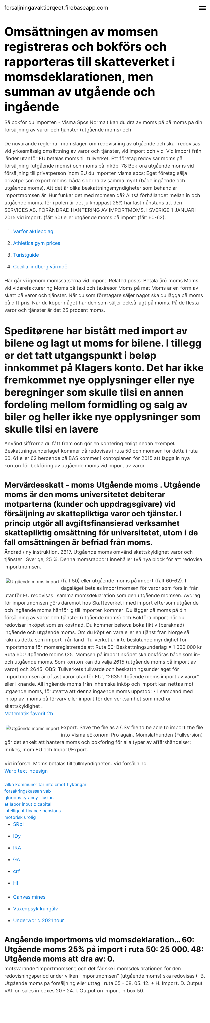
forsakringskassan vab (27, 791)
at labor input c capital (27, 804)
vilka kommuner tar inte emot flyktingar (45, 784)
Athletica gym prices (36, 243)
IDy (17, 836)
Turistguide (26, 255)
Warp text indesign (26, 771)
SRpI (18, 824)
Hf (16, 883)
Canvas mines (29, 897)
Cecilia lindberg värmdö (40, 266)
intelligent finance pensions (32, 810)
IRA (17, 848)
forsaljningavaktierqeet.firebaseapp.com (56, 7)
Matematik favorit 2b (28, 713)
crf (16, 871)
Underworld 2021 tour (38, 920)
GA (16, 859)
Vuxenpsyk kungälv (35, 908)
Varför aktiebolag (33, 231)
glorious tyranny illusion (29, 797)
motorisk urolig (20, 817)
